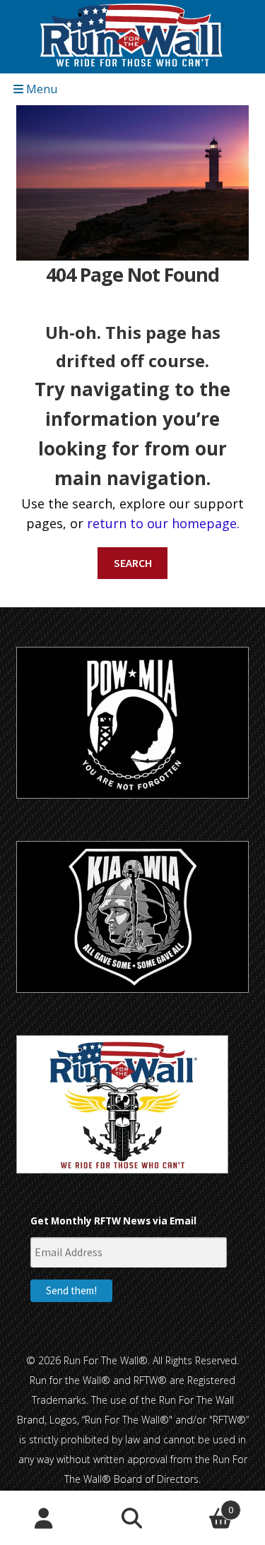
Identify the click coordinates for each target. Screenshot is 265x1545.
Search (132, 1518)
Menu (40, 89)
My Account (44, 1518)
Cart (205, 1504)
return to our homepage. (163, 523)
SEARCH (133, 563)
